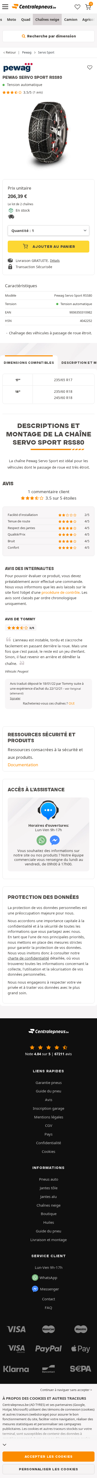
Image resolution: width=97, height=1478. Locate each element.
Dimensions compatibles (29, 363)
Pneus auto (48, 1179)
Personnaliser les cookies (48, 1469)
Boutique (48, 1213)
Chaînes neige (47, 19)
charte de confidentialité (28, 958)
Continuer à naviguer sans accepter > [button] (66, 1390)
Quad (25, 19)
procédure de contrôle (61, 592)
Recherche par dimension (51, 36)
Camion (70, 19)
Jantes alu (48, 1196)
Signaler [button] (15, 698)
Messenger (49, 1288)
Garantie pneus (49, 1082)
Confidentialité (48, 1142)
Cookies (48, 1151)
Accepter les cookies (49, 1456)
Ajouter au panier (53, 246)
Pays (48, 1134)
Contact (48, 1298)
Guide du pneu (48, 1090)
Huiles (48, 1222)
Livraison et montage (48, 1239)
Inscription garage (48, 1108)
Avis (48, 1099)
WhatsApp (48, 1277)
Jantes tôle (48, 1187)
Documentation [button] (23, 764)
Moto (11, 19)
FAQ (48, 1307)
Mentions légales (48, 1116)
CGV (48, 1125)
